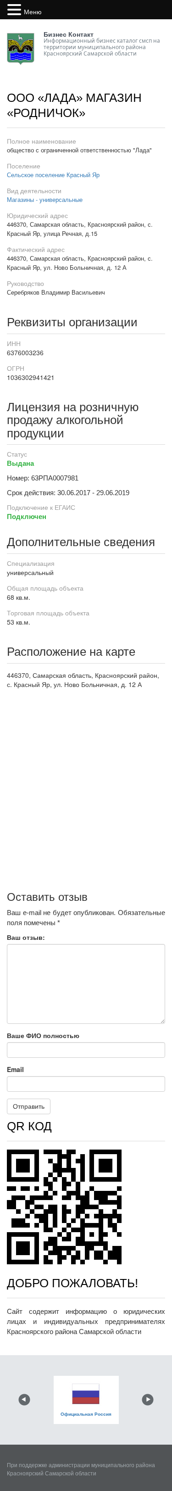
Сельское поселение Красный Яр (53, 174)
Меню (33, 11)
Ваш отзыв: (26, 937)
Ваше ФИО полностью (43, 1035)
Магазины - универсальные (45, 199)
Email (15, 1069)
